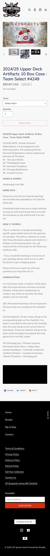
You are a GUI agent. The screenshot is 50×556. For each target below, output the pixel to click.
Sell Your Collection (14, 471)
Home (8, 412)
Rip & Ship (10, 427)
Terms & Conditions (14, 448)
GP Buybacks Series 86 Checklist (21, 483)
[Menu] (45, 9)
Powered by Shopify (36, 547)
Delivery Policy (12, 460)
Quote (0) (48, 415)
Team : (6, 98)
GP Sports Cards (19, 547)
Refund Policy (12, 466)
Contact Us (10, 477)
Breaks (9, 419)
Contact (9, 434)
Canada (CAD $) (24, 521)
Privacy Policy (12, 454)
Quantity (7, 109)
